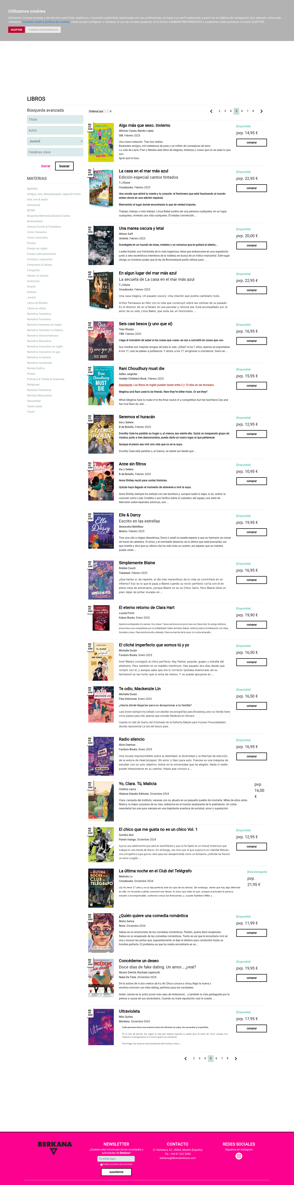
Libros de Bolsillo (37, 303)
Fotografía (33, 270)
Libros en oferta (36, 308)
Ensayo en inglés (37, 248)
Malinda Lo (126, 876)
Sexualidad (33, 401)
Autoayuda (33, 205)
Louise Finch (126, 613)
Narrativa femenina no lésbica (45, 330)
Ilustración (33, 281)
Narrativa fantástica (39, 313)
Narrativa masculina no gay (43, 352)
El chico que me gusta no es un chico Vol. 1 (158, 829)
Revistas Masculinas (39, 395)
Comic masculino (37, 237)
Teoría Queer (34, 406)
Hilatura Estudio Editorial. (134, 793)
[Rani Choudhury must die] (101, 385)
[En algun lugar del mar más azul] (101, 290)
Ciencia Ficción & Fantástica (44, 226)
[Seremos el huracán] (101, 434)
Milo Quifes (126, 1016)
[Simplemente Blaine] (101, 579)
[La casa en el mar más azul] (101, 188)
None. (122, 925)
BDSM (31, 210)
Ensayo (31, 243)
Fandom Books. (128, 655)
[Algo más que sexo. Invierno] (101, 142)
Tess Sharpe (126, 329)
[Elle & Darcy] (101, 530)
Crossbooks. (126, 187)
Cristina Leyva (127, 789)
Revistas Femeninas (39, 390)
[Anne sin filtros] (101, 481)
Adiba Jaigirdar (128, 374)
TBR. (122, 334)
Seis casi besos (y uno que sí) (145, 323)
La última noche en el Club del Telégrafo (155, 871)
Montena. (124, 1021)
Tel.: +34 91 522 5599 (178, 1154)
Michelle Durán (128, 650)
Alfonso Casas (127, 130)
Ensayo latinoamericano (41, 254)
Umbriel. (124, 238)
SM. (121, 135)
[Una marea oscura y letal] (101, 245)
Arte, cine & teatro (37, 199)
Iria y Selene (126, 422)
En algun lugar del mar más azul (148, 273)
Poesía (31, 373)
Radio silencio (132, 739)
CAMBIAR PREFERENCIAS (43, 29)
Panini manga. (127, 839)
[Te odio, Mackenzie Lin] (101, 704)
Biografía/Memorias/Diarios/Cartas (48, 215)
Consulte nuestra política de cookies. (46, 21)
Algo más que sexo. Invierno (144, 125)
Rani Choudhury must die (141, 368)
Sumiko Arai (126, 835)
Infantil (31, 286)
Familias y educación (40, 259)
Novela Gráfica (36, 368)
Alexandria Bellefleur (131, 526)
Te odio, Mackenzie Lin (140, 688)
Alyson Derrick (127, 972)
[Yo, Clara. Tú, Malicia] (101, 801)
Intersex (31, 292)
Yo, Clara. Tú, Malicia (138, 783)
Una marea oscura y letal (141, 228)
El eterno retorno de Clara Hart (147, 607)
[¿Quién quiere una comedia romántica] (101, 932)
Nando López (146, 130)
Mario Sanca (126, 921)
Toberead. (125, 573)
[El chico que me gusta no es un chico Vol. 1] (101, 844)
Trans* (31, 411)
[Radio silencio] (101, 756)
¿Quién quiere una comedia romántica (153, 915)
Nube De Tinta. (128, 977)
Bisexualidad (35, 221)
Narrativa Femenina (39, 319)
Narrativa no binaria (39, 357)
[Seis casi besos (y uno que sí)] (101, 340)
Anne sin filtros (132, 464)
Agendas (32, 188)
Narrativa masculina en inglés (45, 346)
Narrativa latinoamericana (42, 335)
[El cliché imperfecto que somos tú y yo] (101, 661)
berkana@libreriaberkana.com (178, 1158)
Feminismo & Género (39, 264)
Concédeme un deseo (139, 960)
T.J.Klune (124, 182)
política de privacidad (122, 1164)
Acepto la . (118, 1164)
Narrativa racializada (39, 362)
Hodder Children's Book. (133, 378)
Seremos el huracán (137, 416)
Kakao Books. (127, 617)
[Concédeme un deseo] (101, 977)
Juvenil (31, 297)
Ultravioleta (129, 1011)
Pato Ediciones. (128, 698)
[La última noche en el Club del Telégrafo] (101, 887)
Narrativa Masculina (39, 341)
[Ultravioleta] (101, 1026)
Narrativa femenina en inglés (44, 324)
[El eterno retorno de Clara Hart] (101, 617)
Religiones (33, 384)
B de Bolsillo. (126, 427)
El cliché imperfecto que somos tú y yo (154, 645)
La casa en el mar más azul (143, 171)
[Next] (261, 111)
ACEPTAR (16, 29)
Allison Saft (126, 233)
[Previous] (211, 111)
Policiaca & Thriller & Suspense (45, 379)
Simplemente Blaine (137, 562)
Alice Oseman (127, 744)
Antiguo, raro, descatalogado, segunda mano (54, 194)
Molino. (123, 531)
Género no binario (37, 275)
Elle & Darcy (130, 515)
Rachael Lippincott (148, 972)
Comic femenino (37, 232)
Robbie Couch (127, 568)
